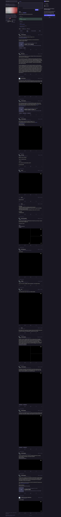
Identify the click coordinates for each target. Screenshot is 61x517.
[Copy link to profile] (39, 10)
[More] (41, 49)
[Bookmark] (36, 49)
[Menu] (41, 10)
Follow (37, 9)
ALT (41, 511)
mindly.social (24, 12)
